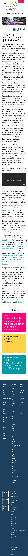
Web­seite (21, 291)
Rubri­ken (22, 385)
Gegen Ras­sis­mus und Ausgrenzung (14, 440)
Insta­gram (8, 302)
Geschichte (5, 399)
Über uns (4, 385)
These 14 (7, 316)
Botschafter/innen (14, 477)
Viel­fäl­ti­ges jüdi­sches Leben (14, 426)
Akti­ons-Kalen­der (14, 469)
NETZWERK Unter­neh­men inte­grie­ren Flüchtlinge (13, 365)
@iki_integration (16, 537)
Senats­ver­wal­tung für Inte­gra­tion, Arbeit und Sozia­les (13, 262)
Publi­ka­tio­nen (5, 420)
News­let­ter (5, 508)
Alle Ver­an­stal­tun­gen (13, 400)
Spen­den (5, 240)
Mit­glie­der (4, 392)
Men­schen (22, 391)
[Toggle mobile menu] (5, 3)
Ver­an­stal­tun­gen (14, 387)
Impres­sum (5, 501)
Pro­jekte (22, 397)
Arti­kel (22, 412)
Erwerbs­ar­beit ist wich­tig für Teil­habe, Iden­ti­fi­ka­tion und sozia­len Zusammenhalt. (14, 324)
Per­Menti (8, 341)
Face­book (19, 293)
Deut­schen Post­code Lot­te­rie (13, 247)
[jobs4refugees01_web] (14, 21)
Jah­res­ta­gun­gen (13, 414)
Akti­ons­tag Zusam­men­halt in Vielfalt (14, 455)
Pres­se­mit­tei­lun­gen (5, 408)
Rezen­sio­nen (22, 405)
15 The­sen (5, 436)
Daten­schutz (5, 494)
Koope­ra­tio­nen (14, 483)
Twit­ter (18, 302)
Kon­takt (4, 429)
